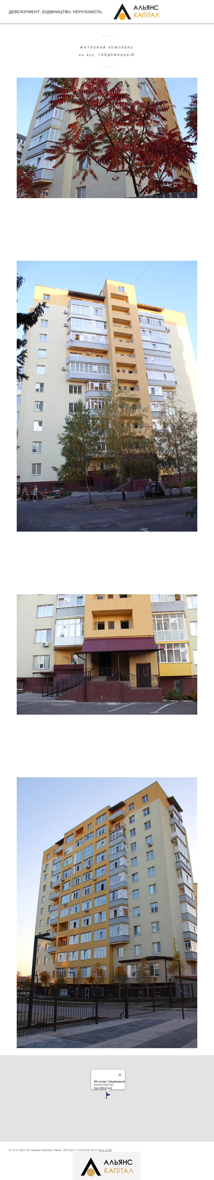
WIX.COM (105, 1150)
